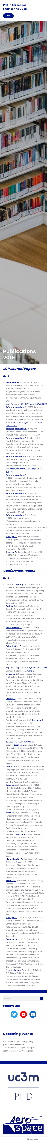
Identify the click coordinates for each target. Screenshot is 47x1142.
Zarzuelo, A (19, 745)
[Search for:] (23, 998)
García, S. (20, 834)
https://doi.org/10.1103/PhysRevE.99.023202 (26, 404)
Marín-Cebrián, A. (14, 859)
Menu (8, 16)
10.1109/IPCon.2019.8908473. (20, 741)
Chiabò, (10, 698)
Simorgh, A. (11, 536)
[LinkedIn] (32, 1014)
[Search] (41, 998)
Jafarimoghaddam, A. (16, 428)
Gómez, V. (10, 766)
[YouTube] (23, 1014)
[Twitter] (14, 1014)
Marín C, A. (11, 880)
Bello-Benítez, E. (14, 382)
